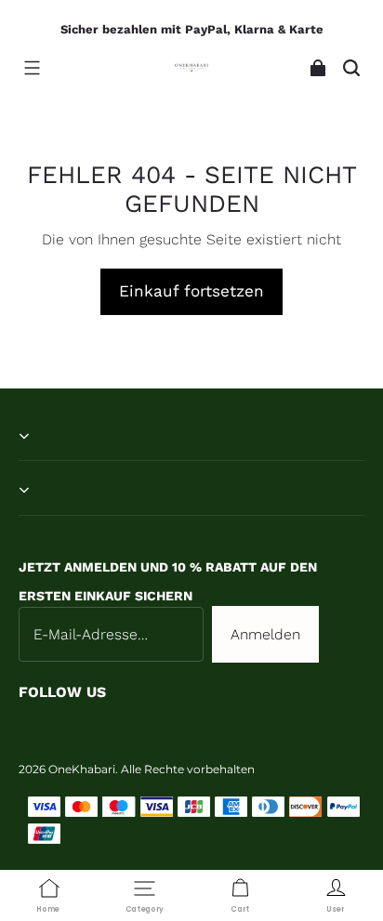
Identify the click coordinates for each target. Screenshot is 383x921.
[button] (32, 68)
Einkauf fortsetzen (191, 291)
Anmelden (265, 634)
